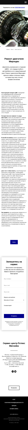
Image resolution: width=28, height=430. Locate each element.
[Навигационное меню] (26, 2)
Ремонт (12, 271)
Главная (8, 271)
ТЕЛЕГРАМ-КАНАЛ (20, 7)
